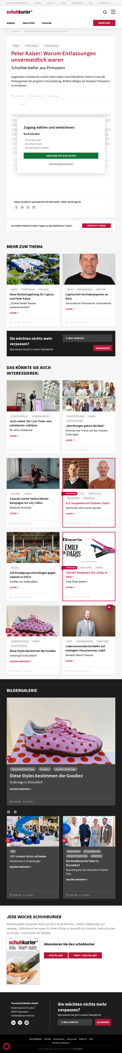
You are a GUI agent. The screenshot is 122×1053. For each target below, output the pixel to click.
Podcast (51, 3)
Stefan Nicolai (89, 498)
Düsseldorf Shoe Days (75, 416)
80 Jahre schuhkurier (19, 416)
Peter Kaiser (32, 45)
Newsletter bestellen (17, 3)
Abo (91, 3)
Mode (16, 45)
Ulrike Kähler (96, 856)
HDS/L (69, 641)
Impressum (72, 1039)
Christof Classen (28, 289)
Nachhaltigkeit (35, 1039)
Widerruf (83, 1039)
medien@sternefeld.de (22, 1015)
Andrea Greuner (73, 851)
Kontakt (47, 1039)
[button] (8, 812)
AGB (91, 1039)
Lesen (13, 313)
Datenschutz (59, 1039)
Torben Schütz (102, 641)
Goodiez (92, 416)
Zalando (27, 493)
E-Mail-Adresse (75, 338)
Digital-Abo (56, 955)
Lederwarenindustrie (84, 641)
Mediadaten (77, 3)
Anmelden (104, 22)
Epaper (37, 3)
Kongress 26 (105, 3)
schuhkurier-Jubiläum (40, 416)
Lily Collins (15, 493)
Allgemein (16, 31)
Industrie (29, 23)
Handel (11, 23)
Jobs (63, 3)
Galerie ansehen (19, 661)
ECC (82, 493)
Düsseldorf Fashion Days (77, 856)
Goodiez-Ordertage (74, 420)
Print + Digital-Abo (85, 955)
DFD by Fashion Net (92, 851)
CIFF (13, 851)
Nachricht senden (96, 225)
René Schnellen (73, 498)
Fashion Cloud (94, 493)
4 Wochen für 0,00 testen (61, 155)
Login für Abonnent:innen (61, 163)
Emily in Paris (86, 567)
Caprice (14, 289)
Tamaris (99, 567)
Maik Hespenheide (85, 289)
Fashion (46, 23)
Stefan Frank (51, 45)
